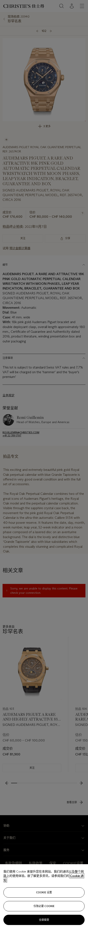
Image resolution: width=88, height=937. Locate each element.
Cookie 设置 (44, 892)
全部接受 (44, 919)
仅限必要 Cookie (44, 906)
